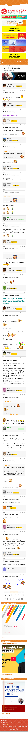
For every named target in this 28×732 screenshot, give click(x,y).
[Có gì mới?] (23, 61)
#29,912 (23, 358)
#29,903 (23, 124)
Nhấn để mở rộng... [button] (14, 414)
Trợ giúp (20, 722)
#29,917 (23, 512)
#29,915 (23, 458)
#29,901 (23, 90)
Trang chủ (3, 724)
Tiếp (21, 592)
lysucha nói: (6, 196)
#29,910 (23, 292)
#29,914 (23, 433)
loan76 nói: (6, 465)
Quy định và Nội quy (5, 722)
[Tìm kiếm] (25, 61)
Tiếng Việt (4, 720)
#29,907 (23, 223)
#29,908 (23, 246)
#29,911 (23, 312)
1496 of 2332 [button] (14, 592)
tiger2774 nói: (7, 401)
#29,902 (23, 109)
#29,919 (23, 558)
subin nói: (6, 151)
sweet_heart (5, 70)
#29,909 (23, 274)
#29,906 (23, 189)
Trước (7, 592)
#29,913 (23, 394)
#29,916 (23, 496)
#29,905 (23, 172)
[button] (2, 62)
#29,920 (23, 574)
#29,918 (23, 531)
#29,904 (23, 144)
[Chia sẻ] (20, 90)
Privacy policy (14, 722)
